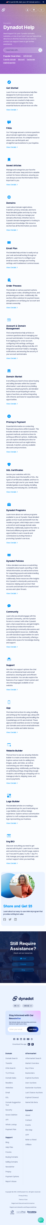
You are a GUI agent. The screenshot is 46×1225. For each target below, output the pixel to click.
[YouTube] (28, 1039)
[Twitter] (24, 1039)
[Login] (27, 10)
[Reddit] (32, 1039)
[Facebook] (14, 1039)
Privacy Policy (23, 1195)
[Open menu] (41, 10)
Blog (23, 970)
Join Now (33, 1029)
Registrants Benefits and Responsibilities (23, 1207)
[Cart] (33, 10)
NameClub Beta (31, 1102)
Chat (24, 959)
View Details (11, 110)
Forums (23, 964)
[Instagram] (18, 1039)
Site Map (28, 1130)
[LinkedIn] (21, 1039)
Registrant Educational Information (23, 1203)
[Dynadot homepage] (3, 10)
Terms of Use (23, 1199)
